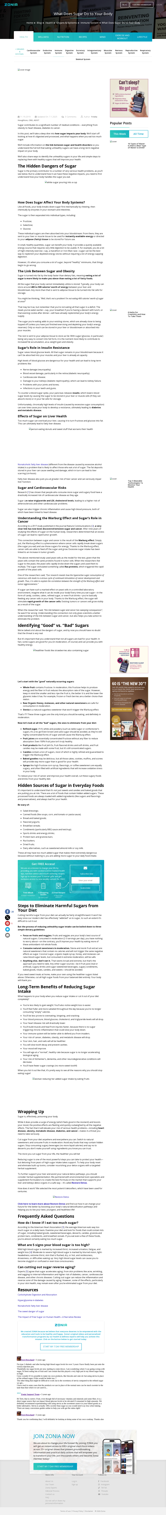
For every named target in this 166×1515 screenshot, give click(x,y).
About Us (49, 1481)
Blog (39, 22)
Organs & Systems (66, 22)
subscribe (85, 888)
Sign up (75, 1484)
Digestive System (69, 51)
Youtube (104, 1494)
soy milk (79, 848)
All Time (138, 134)
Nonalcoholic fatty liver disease (33, 464)
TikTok (104, 1487)
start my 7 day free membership (61, 1346)
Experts (51, 1487)
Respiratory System (145, 51)
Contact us (49, 1494)
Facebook (105, 1481)
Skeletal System (83, 59)
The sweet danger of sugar (31, 1311)
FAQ (47, 1497)
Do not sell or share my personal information (55, 1501)
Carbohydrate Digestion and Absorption (37, 1294)
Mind (103, 37)
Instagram (105, 1484)
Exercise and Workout (122, 37)
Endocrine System (47, 51)
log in (159, 5)
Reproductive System (131, 51)
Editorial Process (52, 1491)
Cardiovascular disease (34, 377)
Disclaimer (89, 1511)
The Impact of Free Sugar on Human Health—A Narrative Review (49, 1317)
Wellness (43, 37)
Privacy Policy (77, 1511)
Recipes (83, 37)
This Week (119, 134)
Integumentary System (94, 51)
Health (49, 22)
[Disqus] (61, 1387)
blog (125, 5)
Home (29, 22)
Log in (74, 1481)
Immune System (90, 22)
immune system (35, 1033)
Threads (104, 1491)
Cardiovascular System (33, 51)
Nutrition (63, 37)
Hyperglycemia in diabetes (30, 1300)
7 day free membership (141, 5)
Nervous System (119, 51)
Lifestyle (142, 37)
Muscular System (108, 51)
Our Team (49, 1484)
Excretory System (80, 51)
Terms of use (65, 1511)
